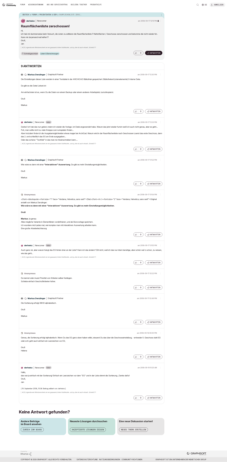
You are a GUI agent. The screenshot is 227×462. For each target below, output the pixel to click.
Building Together (79, 5)
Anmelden (218, 4)
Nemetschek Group (197, 459)
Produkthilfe (96, 5)
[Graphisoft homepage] (196, 454)
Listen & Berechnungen (50, 54)
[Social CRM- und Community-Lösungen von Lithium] (26, 453)
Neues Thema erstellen (133, 429)
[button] (136, 53)
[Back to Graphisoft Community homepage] (10, 5)
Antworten (155, 53)
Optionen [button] (161, 14)
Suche (197, 5)
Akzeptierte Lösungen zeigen (88, 429)
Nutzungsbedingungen (109, 459)
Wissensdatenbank (35, 5)
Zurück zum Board (32, 429)
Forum (22, 5)
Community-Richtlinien (132, 459)
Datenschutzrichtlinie (87, 459)
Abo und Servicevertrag (57, 5)
